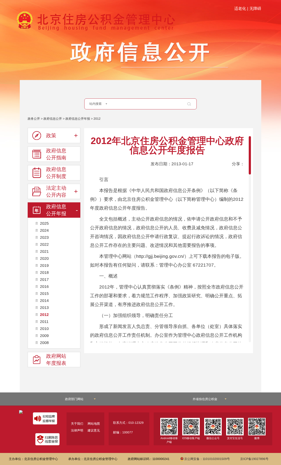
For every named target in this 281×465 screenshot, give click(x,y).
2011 (44, 321)
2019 (44, 265)
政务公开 (34, 118)
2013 (44, 307)
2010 (44, 328)
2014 (44, 300)
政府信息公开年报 (77, 118)
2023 (44, 237)
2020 (44, 258)
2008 (44, 342)
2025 (44, 223)
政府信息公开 (52, 118)
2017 (44, 279)
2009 (44, 335)
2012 (97, 118)
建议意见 (94, 430)
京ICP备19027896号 (254, 459)
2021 (44, 251)
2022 (44, 244)
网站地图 (94, 423)
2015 (44, 293)
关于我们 (77, 423)
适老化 (240, 8)
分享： (238, 164)
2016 (44, 286)
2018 (44, 272)
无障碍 (255, 8)
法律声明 (77, 430)
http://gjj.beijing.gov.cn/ (160, 256)
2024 (44, 230)
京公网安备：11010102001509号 (207, 459)
